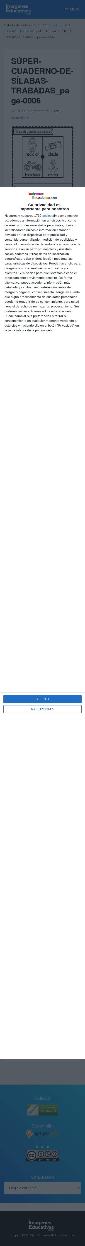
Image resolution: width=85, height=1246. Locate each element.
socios (46, 215)
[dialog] (42, 623)
